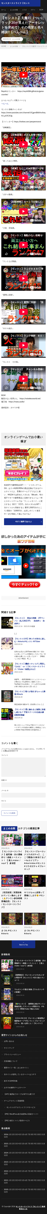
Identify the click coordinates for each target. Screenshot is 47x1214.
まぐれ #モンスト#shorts (9, 932)
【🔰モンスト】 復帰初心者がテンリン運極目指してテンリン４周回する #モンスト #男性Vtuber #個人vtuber (29, 1006)
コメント (4, 755)
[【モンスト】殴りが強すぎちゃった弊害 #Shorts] (7, 696)
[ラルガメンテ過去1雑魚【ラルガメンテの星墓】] (7, 994)
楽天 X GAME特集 (10, 1081)
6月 (26, 1134)
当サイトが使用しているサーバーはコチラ (20, 1074)
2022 (6, 1171)
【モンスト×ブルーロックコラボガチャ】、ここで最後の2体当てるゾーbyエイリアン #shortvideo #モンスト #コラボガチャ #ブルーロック (35, 860)
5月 (22, 1134)
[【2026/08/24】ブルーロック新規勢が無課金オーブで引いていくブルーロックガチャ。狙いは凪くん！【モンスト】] (7, 1023)
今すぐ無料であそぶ (23, 522)
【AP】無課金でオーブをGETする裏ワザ (19, 1094)
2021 (6, 1180)
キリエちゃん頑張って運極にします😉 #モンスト (34, 895)
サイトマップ (9, 1048)
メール (4, 790)
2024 (6, 1153)
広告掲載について (10, 1061)
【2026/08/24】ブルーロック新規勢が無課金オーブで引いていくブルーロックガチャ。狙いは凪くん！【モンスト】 (29, 1020)
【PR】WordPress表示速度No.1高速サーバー (21, 1114)
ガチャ (33, 10)
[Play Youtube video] (23, 74)
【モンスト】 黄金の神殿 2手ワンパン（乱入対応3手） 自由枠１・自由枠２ (29, 621)
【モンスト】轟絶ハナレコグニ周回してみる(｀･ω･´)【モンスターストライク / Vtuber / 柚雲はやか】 (29, 666)
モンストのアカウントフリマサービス (21, 1107)
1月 (10, 1134)
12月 (6, 1146)
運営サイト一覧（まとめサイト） (16, 1068)
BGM (41, 10)
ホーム (3, 10)
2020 (6, 1189)
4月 (19, 1134)
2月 (13, 1134)
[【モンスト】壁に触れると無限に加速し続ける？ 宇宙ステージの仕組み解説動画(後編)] (7, 714)
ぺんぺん (5, 104)
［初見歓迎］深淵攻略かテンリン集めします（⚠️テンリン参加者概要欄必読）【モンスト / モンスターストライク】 (11, 900)
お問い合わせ (9, 1041)
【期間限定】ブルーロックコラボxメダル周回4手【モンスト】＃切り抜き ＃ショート (29, 977)
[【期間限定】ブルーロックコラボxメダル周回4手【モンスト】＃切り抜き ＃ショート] (7, 980)
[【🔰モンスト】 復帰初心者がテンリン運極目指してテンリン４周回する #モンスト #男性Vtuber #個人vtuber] (7, 1008)
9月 (35, 1144)
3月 (16, 1134)
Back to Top (23, 945)
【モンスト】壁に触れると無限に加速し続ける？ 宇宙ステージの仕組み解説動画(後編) (29, 712)
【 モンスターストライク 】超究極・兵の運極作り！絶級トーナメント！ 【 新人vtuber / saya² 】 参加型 (11, 857)
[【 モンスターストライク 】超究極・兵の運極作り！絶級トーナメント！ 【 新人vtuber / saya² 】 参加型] (7, 965)
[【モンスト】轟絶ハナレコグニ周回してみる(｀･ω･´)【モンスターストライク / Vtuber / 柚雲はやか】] (7, 668)
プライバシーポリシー (12, 1054)
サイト (3, 801)
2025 (6, 1144)
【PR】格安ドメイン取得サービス (17, 1121)
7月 (29, 1134)
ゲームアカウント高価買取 (14, 1101)
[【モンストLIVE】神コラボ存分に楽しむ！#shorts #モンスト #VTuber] (7, 643)
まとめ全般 (14, 10)
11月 (43, 1144)
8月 (32, 1134)
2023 (6, 1162)
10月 (39, 1144)
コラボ (24, 10)
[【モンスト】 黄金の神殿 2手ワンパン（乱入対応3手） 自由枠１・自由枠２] (7, 623)
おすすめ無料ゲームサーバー (15, 1088)
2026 (6, 1134)
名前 (4, 780)
